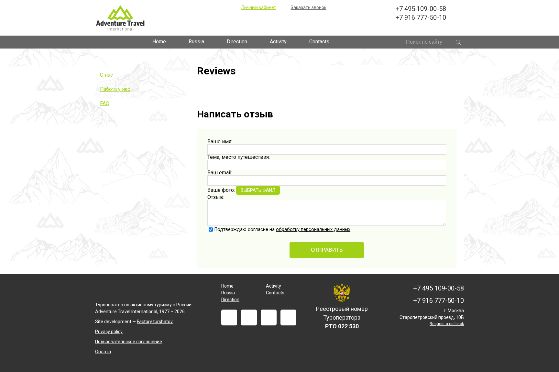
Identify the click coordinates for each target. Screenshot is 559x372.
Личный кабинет (258, 7)
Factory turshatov (155, 321)
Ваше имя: (219, 141)
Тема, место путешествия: (238, 157)
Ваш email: (219, 173)
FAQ (104, 103)
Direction (237, 41)
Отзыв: (215, 197)
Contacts (319, 41)
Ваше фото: (221, 190)
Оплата (103, 351)
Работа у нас (115, 89)
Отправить (327, 250)
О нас (106, 75)
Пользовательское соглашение (128, 341)
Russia (196, 41)
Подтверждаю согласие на (282, 229)
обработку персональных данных (313, 229)
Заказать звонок (308, 7)
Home (159, 41)
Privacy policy (109, 331)
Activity (278, 41)
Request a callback (447, 324)
